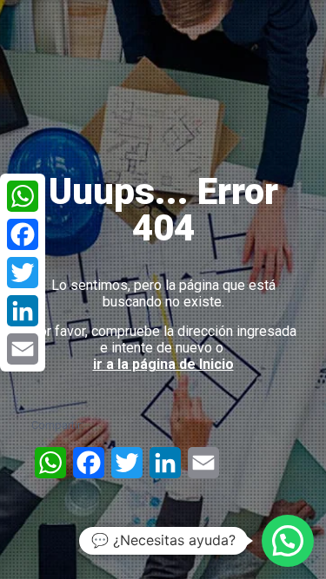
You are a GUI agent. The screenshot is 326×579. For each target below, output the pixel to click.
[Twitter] (22, 272)
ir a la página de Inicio (163, 364)
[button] (288, 541)
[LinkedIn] (22, 311)
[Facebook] (22, 234)
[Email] (22, 349)
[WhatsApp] (22, 196)
